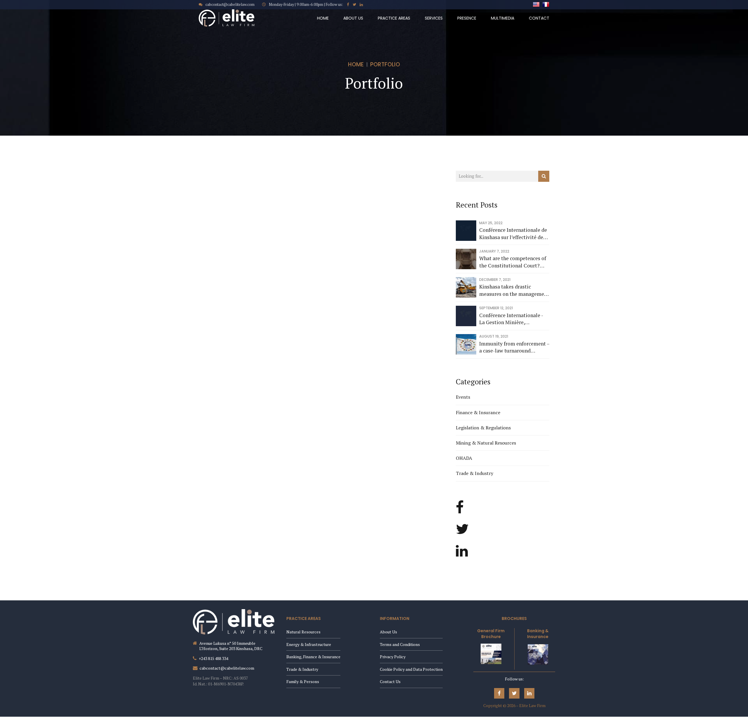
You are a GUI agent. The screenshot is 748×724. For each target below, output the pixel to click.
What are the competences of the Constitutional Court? (512, 262)
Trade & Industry (474, 473)
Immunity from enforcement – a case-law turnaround (514, 347)
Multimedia (502, 18)
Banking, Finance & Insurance (313, 656)
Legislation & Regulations (483, 427)
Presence (466, 18)
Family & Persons (302, 681)
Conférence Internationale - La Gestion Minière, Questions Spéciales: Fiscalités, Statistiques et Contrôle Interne (511, 319)
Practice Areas (394, 18)
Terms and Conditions (400, 644)
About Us (353, 18)
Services (434, 18)
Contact (539, 18)
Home (323, 18)
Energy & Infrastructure (308, 644)
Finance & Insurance (478, 412)
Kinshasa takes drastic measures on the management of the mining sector (514, 290)
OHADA (464, 458)
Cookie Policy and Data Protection (411, 669)
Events (463, 397)
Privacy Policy (393, 656)
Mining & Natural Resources (486, 443)
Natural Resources (303, 632)
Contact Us (390, 681)
